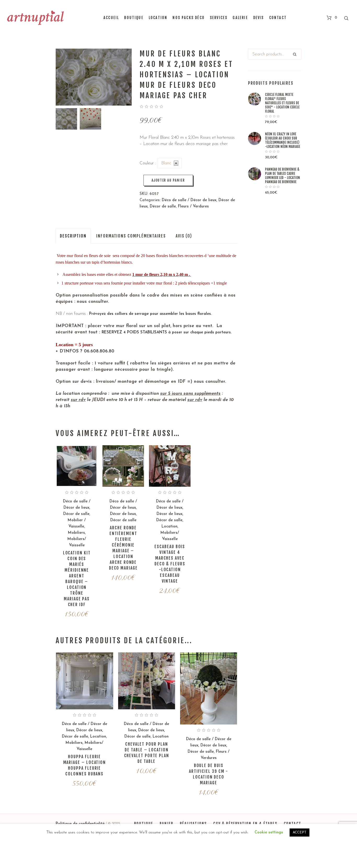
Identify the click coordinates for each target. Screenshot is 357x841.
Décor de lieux (123, 514)
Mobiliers (76, 533)
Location (169, 527)
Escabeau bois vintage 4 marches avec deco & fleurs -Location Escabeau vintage (169, 564)
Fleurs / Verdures (193, 206)
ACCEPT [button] (299, 832)
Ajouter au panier (168, 180)
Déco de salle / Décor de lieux (189, 200)
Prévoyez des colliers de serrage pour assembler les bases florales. (150, 314)
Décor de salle (163, 206)
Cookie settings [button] (269, 832)
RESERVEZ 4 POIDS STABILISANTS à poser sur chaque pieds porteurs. (167, 332)
